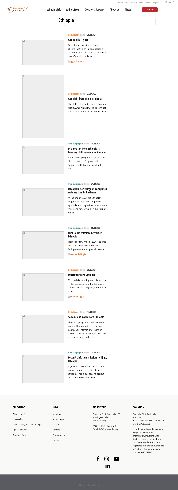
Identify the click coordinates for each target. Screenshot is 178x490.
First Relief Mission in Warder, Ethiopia (85, 234)
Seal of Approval (131, 2)
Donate (150, 9)
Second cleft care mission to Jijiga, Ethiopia (87, 359)
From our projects (75, 143)
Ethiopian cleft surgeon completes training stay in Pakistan (87, 190)
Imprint (156, 2)
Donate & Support (94, 9)
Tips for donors (20, 429)
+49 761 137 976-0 (108, 426)
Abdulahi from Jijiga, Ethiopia (85, 98)
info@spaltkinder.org (108, 429)
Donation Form (20, 435)
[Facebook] (162, 1)
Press (141, 2)
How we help (18, 419)
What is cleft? (19, 414)
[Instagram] (166, 1)
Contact (148, 2)
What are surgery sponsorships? (27, 424)
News (128, 9)
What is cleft (54, 9)
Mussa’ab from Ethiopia (81, 275)
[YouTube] (170, 1)
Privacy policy (59, 435)
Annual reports (59, 419)
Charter (56, 424)
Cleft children (73, 34)
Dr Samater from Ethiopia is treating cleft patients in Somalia (87, 150)
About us (114, 9)
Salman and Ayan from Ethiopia (86, 317)
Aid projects (72, 9)
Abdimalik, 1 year (78, 39)
